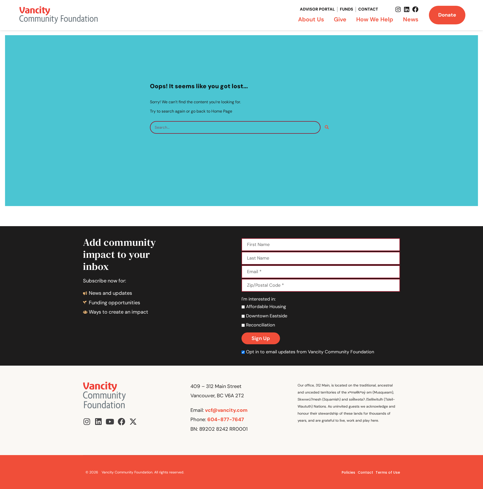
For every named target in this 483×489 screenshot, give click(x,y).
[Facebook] (415, 9)
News (410, 19)
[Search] (326, 127)
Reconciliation (260, 325)
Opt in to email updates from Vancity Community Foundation (310, 352)
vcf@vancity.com (226, 410)
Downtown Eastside (266, 316)
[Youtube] (110, 421)
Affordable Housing (265, 307)
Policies (348, 472)
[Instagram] (398, 9)
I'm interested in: (259, 299)
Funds (346, 9)
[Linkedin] (407, 9)
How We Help (374, 19)
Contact (368, 9)
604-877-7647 (225, 419)
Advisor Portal (317, 9)
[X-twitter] (133, 421)
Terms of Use (388, 472)
